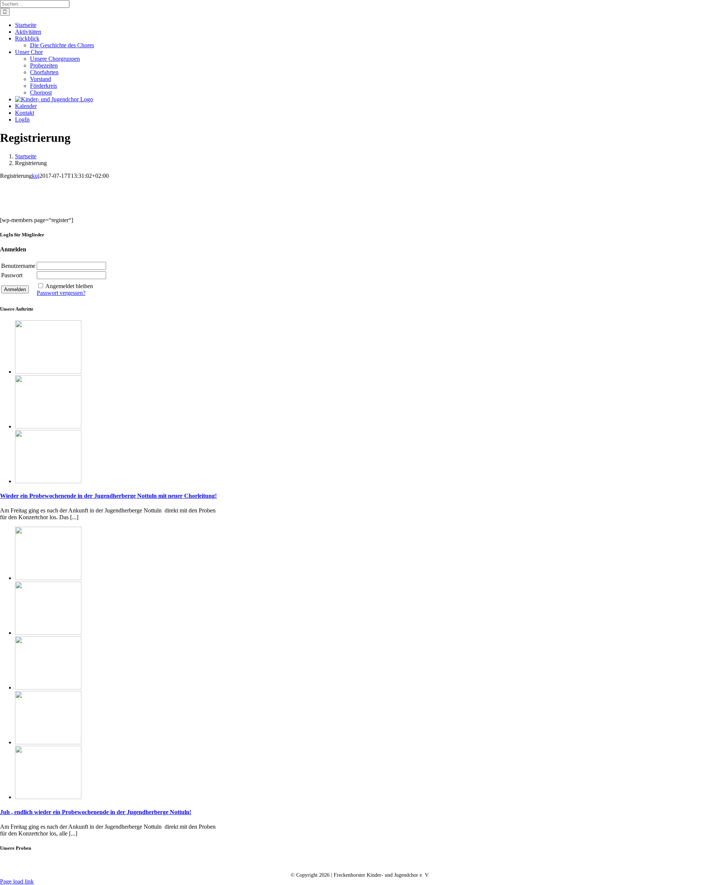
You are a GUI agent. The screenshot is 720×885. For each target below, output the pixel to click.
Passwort (11, 275)
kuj (35, 176)
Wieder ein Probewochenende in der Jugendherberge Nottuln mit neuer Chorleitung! (108, 496)
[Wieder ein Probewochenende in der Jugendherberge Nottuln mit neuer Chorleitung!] (48, 371)
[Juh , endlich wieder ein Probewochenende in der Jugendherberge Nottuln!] (48, 578)
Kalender (316, 863)
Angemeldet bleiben (69, 286)
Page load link (17, 881)
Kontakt (278, 863)
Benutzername (18, 266)
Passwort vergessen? (61, 293)
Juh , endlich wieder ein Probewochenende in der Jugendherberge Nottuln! (95, 812)
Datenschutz (359, 863)
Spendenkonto (450, 863)
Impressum (403, 863)
